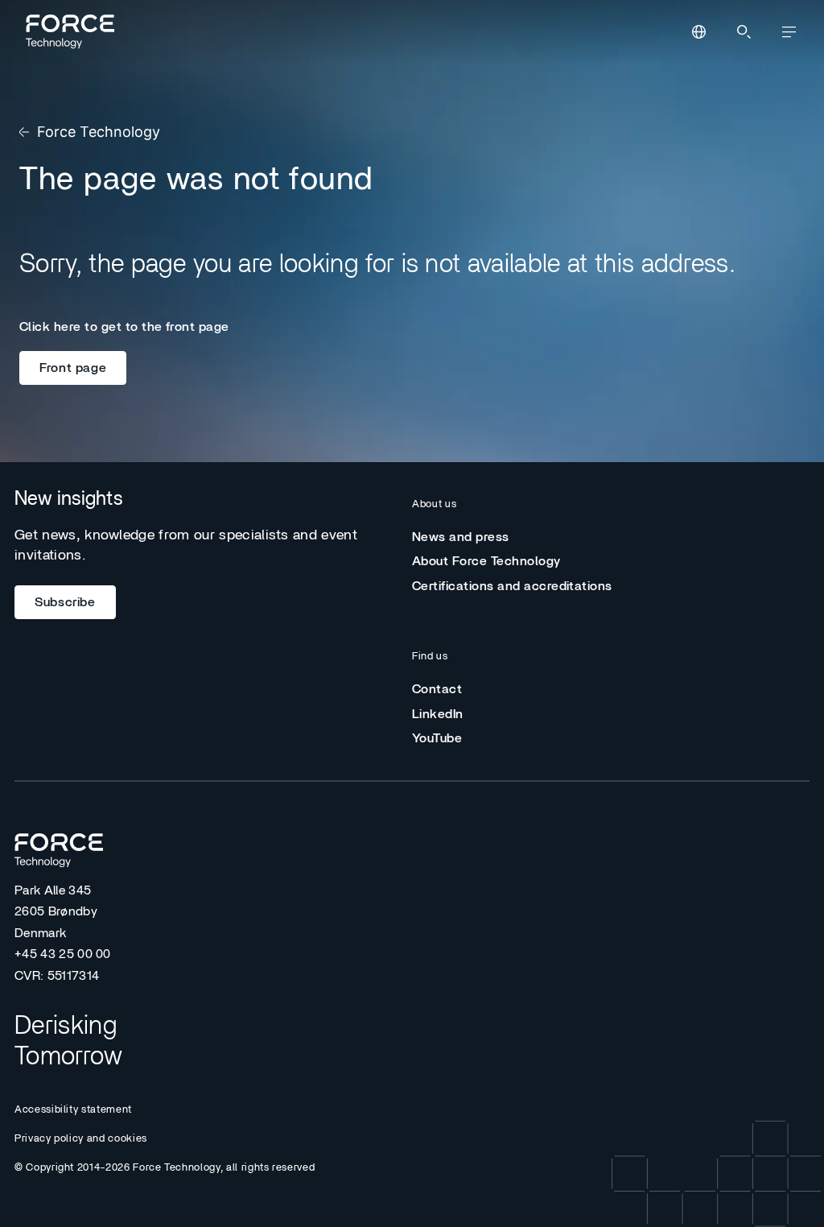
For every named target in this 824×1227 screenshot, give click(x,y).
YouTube (437, 738)
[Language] (698, 32)
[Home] (67, 31)
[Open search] (743, 32)
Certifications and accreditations (512, 586)
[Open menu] (788, 32)
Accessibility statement (73, 1110)
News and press (460, 537)
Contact (437, 689)
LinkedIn (438, 714)
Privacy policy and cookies (80, 1139)
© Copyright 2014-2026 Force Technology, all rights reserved (164, 1168)
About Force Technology (486, 561)
